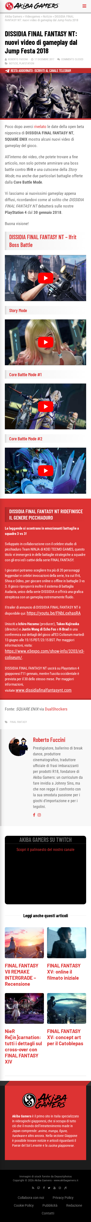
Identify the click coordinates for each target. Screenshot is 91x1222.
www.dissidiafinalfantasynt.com (44, 690)
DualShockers (56, 709)
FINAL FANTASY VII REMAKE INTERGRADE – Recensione (21, 975)
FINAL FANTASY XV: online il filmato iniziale (64, 972)
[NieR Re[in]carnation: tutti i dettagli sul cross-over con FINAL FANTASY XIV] (24, 1022)
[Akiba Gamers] (32, 9)
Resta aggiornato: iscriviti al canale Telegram (41, 71)
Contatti (48, 1213)
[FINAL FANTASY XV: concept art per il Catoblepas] (66, 1022)
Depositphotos (63, 1176)
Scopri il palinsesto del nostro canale (45, 849)
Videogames (32, 16)
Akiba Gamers (13, 16)
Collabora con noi (31, 1198)
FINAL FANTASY (18, 722)
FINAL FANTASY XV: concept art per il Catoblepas (65, 1037)
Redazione (74, 1205)
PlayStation (26, 63)
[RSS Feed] (33, 1188)
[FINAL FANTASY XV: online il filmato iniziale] (66, 957)
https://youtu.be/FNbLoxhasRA (54, 613)
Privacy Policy (63, 1198)
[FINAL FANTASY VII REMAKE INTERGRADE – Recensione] (24, 957)
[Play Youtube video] (45, 278)
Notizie (47, 16)
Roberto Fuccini (18, 59)
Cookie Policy (24, 1205)
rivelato (40, 126)
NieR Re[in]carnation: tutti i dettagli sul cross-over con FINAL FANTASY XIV (23, 1046)
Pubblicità (50, 1205)
